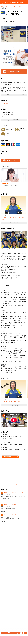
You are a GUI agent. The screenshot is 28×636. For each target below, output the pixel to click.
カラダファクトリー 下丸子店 (11, 514)
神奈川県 (13, 6)
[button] (13, 34)
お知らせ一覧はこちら (14, 222)
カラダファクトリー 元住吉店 (11, 504)
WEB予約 (7, 633)
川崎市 (19, 6)
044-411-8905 (4, 103)
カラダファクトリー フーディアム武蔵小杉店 (15, 492)
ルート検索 (21, 633)
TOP (2, 6)
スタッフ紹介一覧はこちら (14, 405)
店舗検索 (7, 6)
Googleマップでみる (14, 484)
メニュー (2, 3)
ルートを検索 (20, 94)
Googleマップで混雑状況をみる (14, 120)
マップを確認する (7, 94)
